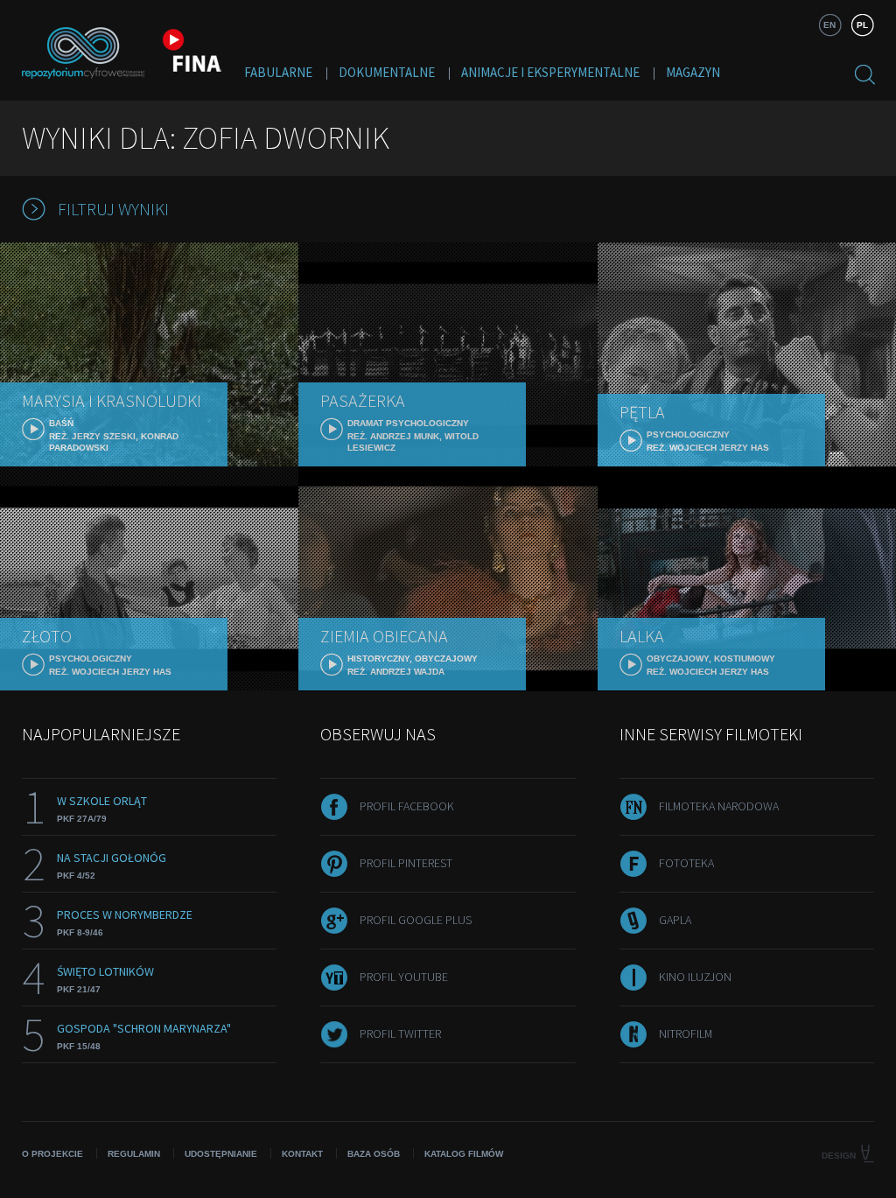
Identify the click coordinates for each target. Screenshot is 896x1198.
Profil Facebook (407, 806)
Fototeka (686, 863)
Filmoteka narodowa (719, 806)
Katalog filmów (463, 1154)
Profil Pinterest (406, 863)
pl (862, 25)
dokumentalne (387, 72)
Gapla (675, 920)
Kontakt (302, 1154)
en (829, 25)
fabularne (278, 72)
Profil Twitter (400, 1033)
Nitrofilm (685, 1033)
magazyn (693, 72)
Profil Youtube (404, 976)
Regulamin (134, 1154)
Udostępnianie (221, 1154)
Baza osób (373, 1154)
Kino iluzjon (695, 976)
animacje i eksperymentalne (550, 72)
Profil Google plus (416, 920)
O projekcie (52, 1154)
